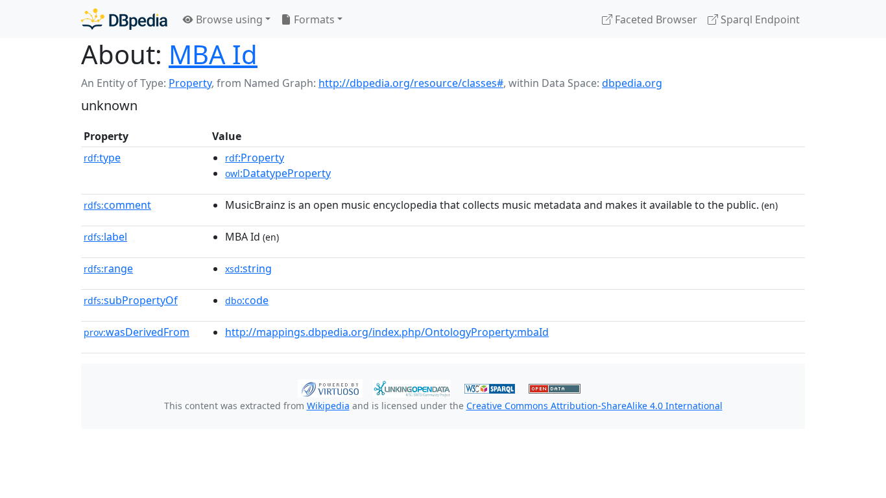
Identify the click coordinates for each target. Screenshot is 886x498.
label (105, 237)
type (102, 157)
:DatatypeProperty (278, 173)
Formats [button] (313, 19)
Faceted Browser (654, 19)
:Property (254, 157)
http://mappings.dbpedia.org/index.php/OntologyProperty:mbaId (387, 332)
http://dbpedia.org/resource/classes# (410, 83)
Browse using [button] (228, 19)
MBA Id (213, 54)
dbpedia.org (632, 83)
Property (190, 83)
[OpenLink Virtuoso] (330, 387)
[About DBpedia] (124, 19)
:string (248, 268)
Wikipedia (328, 405)
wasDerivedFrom (136, 332)
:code (247, 300)
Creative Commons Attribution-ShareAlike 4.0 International (594, 405)
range (108, 268)
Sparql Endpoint (759, 19)
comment (117, 205)
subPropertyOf (131, 300)
